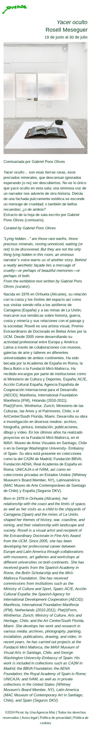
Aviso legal (29, 718)
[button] (8, 99)
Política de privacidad (55, 718)
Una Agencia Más (42, 712)
